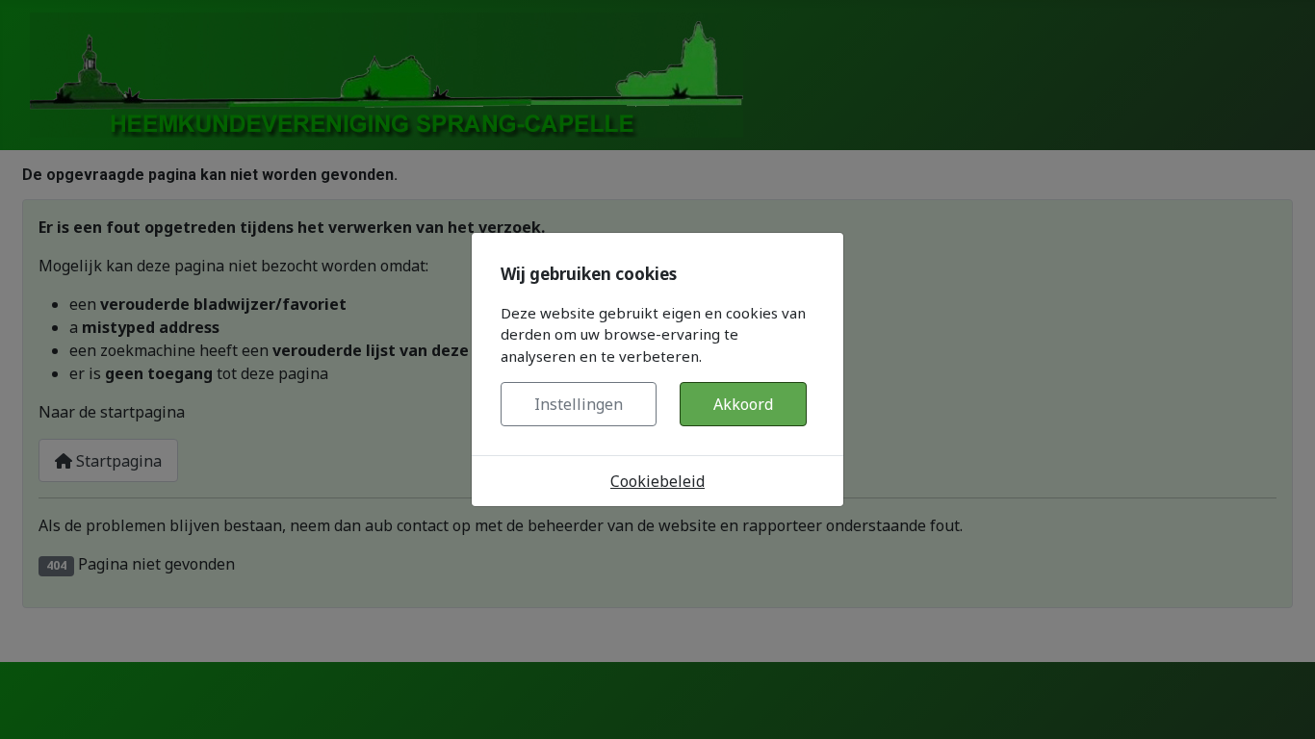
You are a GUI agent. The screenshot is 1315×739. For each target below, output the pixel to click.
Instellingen (578, 404)
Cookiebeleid (657, 481)
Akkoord (743, 404)
